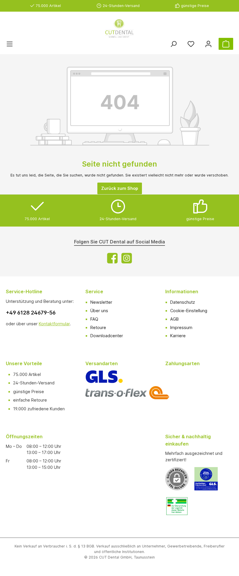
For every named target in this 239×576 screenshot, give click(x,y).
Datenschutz (182, 302)
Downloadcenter (106, 335)
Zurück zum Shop (119, 188)
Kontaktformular (54, 323)
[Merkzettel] (191, 44)
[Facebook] (112, 258)
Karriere (178, 335)
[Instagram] (126, 258)
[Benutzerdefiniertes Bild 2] (179, 509)
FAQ (94, 319)
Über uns (99, 310)
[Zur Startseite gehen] (119, 28)
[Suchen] (173, 44)
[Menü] (9, 44)
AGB (174, 319)
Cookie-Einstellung (188, 310)
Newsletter (101, 302)
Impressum (181, 327)
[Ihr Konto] (208, 44)
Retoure (98, 327)
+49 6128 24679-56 (31, 313)
